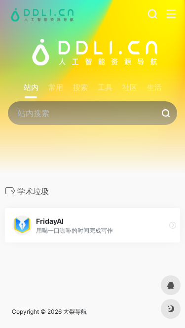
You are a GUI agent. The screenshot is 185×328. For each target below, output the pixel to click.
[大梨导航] (41, 14)
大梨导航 (75, 311)
